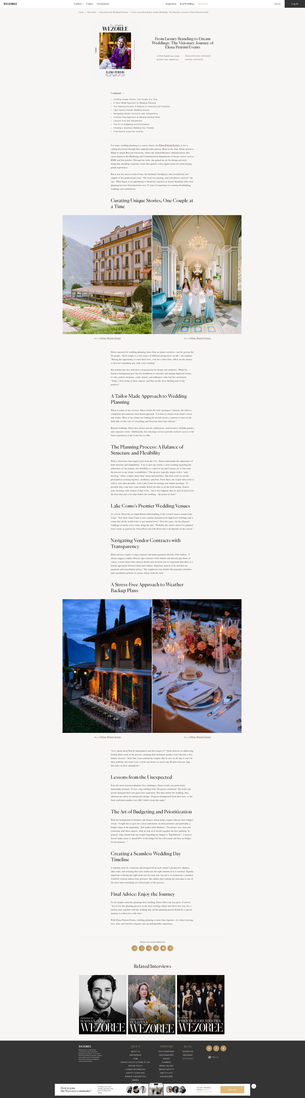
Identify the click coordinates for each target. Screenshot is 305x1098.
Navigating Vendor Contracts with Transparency (136, 113)
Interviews (92, 12)
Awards (135, 1080)
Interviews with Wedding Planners (114, 12)
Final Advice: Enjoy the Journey (128, 131)
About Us (135, 1051)
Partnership (135, 1055)
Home (81, 12)
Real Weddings (187, 4)
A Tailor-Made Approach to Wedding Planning (135, 103)
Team (135, 1059)
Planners (166, 1062)
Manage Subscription (135, 1076)
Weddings (188, 1055)
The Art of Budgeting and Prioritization (131, 124)
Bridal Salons (166, 1066)
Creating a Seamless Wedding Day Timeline (134, 128)
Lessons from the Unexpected (128, 121)
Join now (232, 1090)
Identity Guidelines (135, 1073)
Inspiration (171, 4)
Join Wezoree (166, 1076)
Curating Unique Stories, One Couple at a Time (135, 99)
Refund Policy (135, 1066)
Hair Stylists (166, 1073)
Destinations (103, 4)
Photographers (166, 1051)
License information (135, 1069)
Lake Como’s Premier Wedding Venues (131, 110)
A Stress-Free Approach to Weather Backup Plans (137, 117)
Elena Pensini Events (169, 145)
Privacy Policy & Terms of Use (135, 1062)
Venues (89, 4)
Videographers (166, 1055)
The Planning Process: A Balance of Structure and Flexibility (142, 106)
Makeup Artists (166, 1069)
